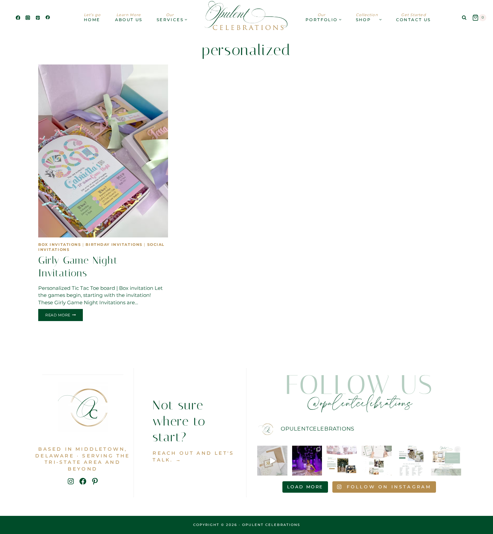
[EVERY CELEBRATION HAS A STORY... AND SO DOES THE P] (446, 461)
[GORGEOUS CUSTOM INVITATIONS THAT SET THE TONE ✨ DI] (272, 461)
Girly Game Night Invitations (78, 266)
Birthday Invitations (114, 244)
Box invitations (59, 244)
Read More (64, 316)
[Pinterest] (37, 17)
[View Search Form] (464, 18)
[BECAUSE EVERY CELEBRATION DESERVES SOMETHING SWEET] (342, 461)
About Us (129, 17)
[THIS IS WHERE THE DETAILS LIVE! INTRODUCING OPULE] (411, 461)
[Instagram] (28, 17)
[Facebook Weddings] (47, 17)
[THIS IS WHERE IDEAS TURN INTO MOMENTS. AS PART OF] (377, 461)
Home (92, 17)
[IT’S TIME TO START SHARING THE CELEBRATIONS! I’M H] (307, 461)
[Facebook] (17, 17)
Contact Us (413, 17)
